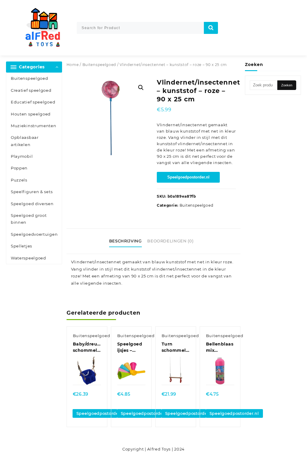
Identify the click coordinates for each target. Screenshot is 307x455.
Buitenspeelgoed (29, 78)
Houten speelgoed (31, 114)
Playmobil (22, 156)
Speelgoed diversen (32, 203)
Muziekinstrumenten (33, 125)
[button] (141, 87)
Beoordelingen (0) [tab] (170, 240)
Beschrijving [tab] (125, 240)
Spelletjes (21, 246)
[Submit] (211, 28)
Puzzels (19, 180)
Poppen (19, 168)
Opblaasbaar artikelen (25, 141)
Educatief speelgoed (33, 102)
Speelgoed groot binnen (29, 219)
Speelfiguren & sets (31, 191)
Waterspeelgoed (28, 258)
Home (73, 64)
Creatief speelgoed (31, 90)
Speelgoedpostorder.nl (188, 177)
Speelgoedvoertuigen (34, 234)
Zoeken (286, 85)
